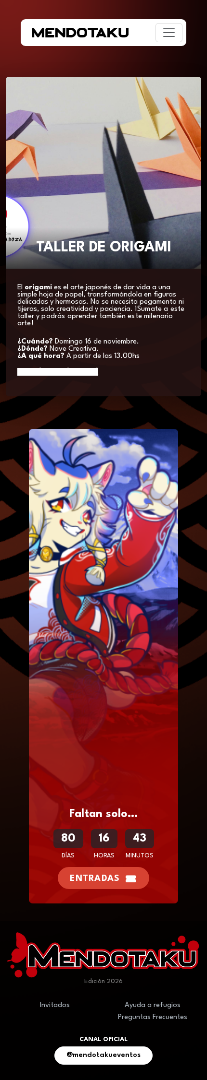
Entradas (95, 879)
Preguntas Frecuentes (152, 1017)
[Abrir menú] (168, 32)
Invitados (55, 1005)
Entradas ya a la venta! (57, 372)
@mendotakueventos (103, 1055)
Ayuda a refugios (153, 1005)
